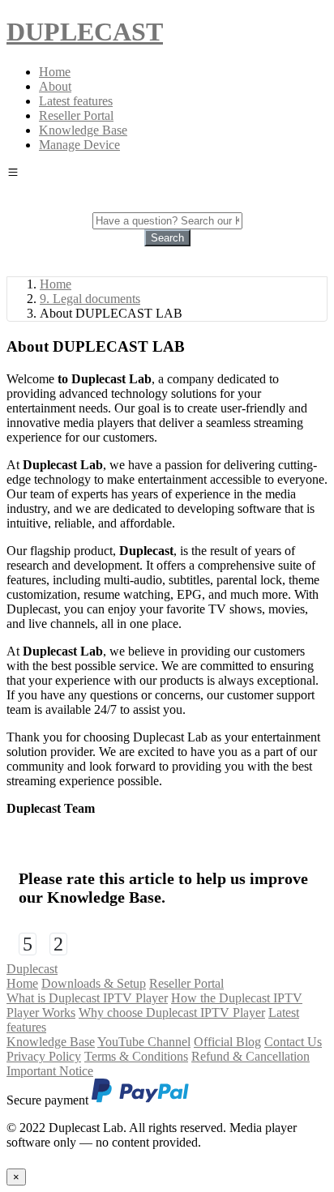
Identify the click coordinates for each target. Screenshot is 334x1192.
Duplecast (32, 969)
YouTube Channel (144, 1042)
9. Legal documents (90, 298)
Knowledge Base (83, 130)
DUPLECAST (84, 31)
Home (55, 72)
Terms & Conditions (136, 1056)
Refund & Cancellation (250, 1056)
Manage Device (79, 145)
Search (167, 238)
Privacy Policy (43, 1056)
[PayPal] (140, 1100)
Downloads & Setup (93, 983)
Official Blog (227, 1042)
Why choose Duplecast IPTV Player (172, 1012)
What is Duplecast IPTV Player (87, 998)
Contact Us (293, 1042)
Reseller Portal (76, 115)
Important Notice (49, 1071)
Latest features (76, 101)
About (55, 86)
